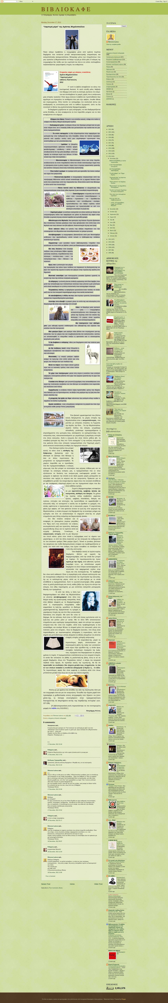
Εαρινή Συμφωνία (113, 964)
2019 (110, 137)
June (111, 222)
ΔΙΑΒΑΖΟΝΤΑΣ (112, 559)
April (111, 228)
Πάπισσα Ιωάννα (53, 770)
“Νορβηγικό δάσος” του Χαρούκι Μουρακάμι (119, 378)
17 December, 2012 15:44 (55, 744)
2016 (110, 145)
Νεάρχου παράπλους (114, 762)
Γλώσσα (108, 96)
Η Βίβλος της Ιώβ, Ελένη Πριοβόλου (120, 601)
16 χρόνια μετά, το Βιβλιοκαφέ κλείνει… (120, 317)
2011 (110, 239)
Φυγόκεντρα (109, 72)
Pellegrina (51, 750)
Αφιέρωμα (109, 69)
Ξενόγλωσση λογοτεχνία (113, 57)
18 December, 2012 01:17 (55, 820)
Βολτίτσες (111, 685)
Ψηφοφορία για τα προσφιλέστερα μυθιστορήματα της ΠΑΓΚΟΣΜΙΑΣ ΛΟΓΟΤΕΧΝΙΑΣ (119, 270)
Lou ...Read (111, 820)
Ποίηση (108, 67)
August (112, 217)
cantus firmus (112, 618)
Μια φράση (120, 498)
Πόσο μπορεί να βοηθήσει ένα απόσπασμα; (118, 286)
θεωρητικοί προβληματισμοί (114, 59)
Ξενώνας (108, 84)
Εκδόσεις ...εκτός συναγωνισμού (119, 348)
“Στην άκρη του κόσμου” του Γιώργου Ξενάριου (120, 410)
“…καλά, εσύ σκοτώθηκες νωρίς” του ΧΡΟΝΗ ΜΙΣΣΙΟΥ (116, 204)
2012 (110, 156)
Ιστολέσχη (109, 81)
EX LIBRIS (111, 876)
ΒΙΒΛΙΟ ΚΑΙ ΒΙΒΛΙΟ (114, 950)
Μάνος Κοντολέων (113, 456)
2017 (110, 143)
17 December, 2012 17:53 (55, 754)
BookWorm (111, 515)
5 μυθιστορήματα (121, 667)
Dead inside (120, 438)
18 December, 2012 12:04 (55, 851)
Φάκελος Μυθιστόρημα (114, 896)
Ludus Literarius (113, 894)
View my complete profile (113, 44)
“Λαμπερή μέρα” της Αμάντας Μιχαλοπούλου (117, 178)
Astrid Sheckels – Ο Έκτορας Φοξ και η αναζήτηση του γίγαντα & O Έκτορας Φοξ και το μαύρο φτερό (117, 482)
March (112, 230)
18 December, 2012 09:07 (55, 841)
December (113, 158)
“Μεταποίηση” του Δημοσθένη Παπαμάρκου (117, 186)
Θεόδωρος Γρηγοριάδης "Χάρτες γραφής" (115, 533)
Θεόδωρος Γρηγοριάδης (55, 760)
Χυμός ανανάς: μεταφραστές (118, 333)
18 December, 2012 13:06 (55, 872)
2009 (110, 244)
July (111, 219)
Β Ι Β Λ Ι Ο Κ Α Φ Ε (65, 9)
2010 (110, 242)
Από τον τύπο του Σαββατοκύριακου (115, 199)
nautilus (110, 725)
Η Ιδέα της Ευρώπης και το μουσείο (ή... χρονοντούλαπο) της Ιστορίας (121, 644)
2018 (110, 140)
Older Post (98, 884)
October (112, 211)
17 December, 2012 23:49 (55, 789)
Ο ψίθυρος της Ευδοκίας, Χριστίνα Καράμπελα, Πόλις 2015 (115, 936)
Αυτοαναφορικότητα (112, 62)
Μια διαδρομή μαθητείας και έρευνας (120, 621)
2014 (110, 151)
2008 (110, 247)
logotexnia (111, 744)
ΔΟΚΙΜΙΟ (109, 99)
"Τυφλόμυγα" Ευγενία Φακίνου (116, 862)
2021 (110, 132)
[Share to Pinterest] (83, 716)
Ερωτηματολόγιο (111, 74)
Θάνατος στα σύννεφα (120, 707)
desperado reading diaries (116, 910)
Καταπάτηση (120, 727)
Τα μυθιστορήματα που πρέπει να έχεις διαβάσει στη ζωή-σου (120, 301)
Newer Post (45, 884)
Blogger (124, 999)
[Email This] (76, 716)
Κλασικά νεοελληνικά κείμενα (114, 64)
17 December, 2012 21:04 (55, 765)
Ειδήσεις (108, 79)
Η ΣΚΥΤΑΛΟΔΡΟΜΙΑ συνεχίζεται (115, 165)
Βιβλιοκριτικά (112, 800)
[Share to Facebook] (81, 716)
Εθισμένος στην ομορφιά (121, 822)
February (112, 233)
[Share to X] (79, 716)
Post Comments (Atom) (55, 888)
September (113, 214)
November (113, 209)
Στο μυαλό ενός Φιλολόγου (116, 860)
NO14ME (111, 497)
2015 (110, 148)
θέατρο (108, 94)
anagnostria (112, 705)
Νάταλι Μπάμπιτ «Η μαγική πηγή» (121, 459)
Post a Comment (50, 876)
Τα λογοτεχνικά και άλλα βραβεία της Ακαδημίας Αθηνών (116, 966)
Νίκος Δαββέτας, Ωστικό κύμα (121, 802)
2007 (110, 250)
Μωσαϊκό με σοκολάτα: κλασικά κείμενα (119, 393)
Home (72, 884)
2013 (110, 153)
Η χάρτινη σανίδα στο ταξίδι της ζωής (121, 843)
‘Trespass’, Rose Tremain (115, 786)
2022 (110, 129)
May (111, 225)
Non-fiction (109, 91)
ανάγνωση (111, 581)
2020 (110, 135)
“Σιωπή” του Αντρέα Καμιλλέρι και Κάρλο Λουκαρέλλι (117, 190)
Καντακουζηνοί (121, 877)
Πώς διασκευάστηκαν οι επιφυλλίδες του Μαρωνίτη (121, 766)
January (112, 236)
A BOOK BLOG (112, 840)
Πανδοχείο (111, 478)
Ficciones (111, 784)
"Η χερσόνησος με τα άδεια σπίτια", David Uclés (121, 563)
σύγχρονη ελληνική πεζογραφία (57, 718)
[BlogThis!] (78, 716)
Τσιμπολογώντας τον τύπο (113, 76)
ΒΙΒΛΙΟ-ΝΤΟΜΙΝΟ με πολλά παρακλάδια (117, 161)
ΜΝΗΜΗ (108, 89)
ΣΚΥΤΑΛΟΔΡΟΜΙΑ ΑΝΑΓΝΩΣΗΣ (114, 169)
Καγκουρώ (111, 640)
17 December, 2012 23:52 (55, 810)
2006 (110, 252)
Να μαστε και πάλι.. (113, 911)
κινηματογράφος (111, 86)
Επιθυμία (119, 745)
